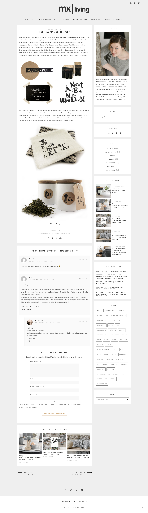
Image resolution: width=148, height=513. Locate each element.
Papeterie (109, 359)
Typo (69, 233)
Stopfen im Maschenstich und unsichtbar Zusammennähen (108, 276)
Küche (115, 349)
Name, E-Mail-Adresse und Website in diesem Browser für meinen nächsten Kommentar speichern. (50, 406)
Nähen (114, 354)
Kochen (100, 345)
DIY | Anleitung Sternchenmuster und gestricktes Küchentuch (111, 294)
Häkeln (106, 340)
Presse (107, 19)
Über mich (95, 19)
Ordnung (122, 354)
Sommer (124, 364)
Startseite (30, 19)
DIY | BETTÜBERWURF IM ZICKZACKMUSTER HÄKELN (119, 236)
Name (33, 379)
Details (112, 320)
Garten (121, 330)
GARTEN (110, 159)
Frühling (112, 330)
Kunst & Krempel (103, 349)
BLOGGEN (111, 148)
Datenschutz (80, 501)
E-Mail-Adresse (37, 387)
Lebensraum (64, 19)
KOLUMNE (111, 166)
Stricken (110, 369)
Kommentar (35, 362)
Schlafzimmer (102, 364)
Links (99, 354)
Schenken (55, 233)
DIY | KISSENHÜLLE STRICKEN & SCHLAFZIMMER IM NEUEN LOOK (119, 251)
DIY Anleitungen (47, 19)
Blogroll (118, 19)
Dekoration (101, 320)
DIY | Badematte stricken (115, 271)
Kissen (114, 340)
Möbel (106, 354)
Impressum (66, 501)
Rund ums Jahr (80, 19)
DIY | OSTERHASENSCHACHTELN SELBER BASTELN (30, 458)
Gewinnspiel (102, 335)
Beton (99, 315)
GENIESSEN (111, 162)
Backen (100, 310)
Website (33, 394)
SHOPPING (111, 170)
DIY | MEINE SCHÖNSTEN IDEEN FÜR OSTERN (119, 220)
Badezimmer (110, 310)
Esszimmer (101, 325)
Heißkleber (114, 335)
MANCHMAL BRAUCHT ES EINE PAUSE (118, 190)
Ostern (100, 359)
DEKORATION (110, 152)
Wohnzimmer (102, 384)
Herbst (124, 335)
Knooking (123, 340)
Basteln (121, 310)
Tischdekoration (103, 374)
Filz (117, 325)
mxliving (39, 320)
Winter (113, 379)
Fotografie (101, 330)
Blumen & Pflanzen (118, 315)
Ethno (110, 325)
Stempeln (63, 233)
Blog (106, 315)
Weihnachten (102, 379)
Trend (115, 374)
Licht (122, 349)
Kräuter (109, 345)
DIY (59, 230)
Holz (99, 340)
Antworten (83, 259)
